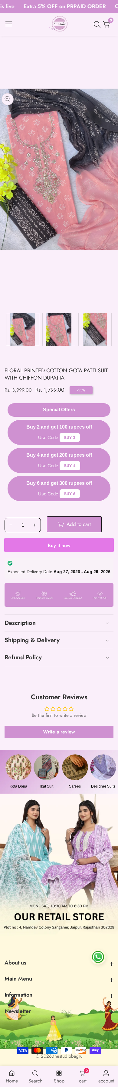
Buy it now (59, 545)
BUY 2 (69, 437)
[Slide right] (108, 329)
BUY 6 (69, 494)
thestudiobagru (68, 1056)
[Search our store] (98, 24)
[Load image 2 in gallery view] (59, 329)
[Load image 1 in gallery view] (22, 329)
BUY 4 (70, 465)
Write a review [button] (59, 731)
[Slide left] (9, 329)
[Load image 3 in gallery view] (95, 329)
